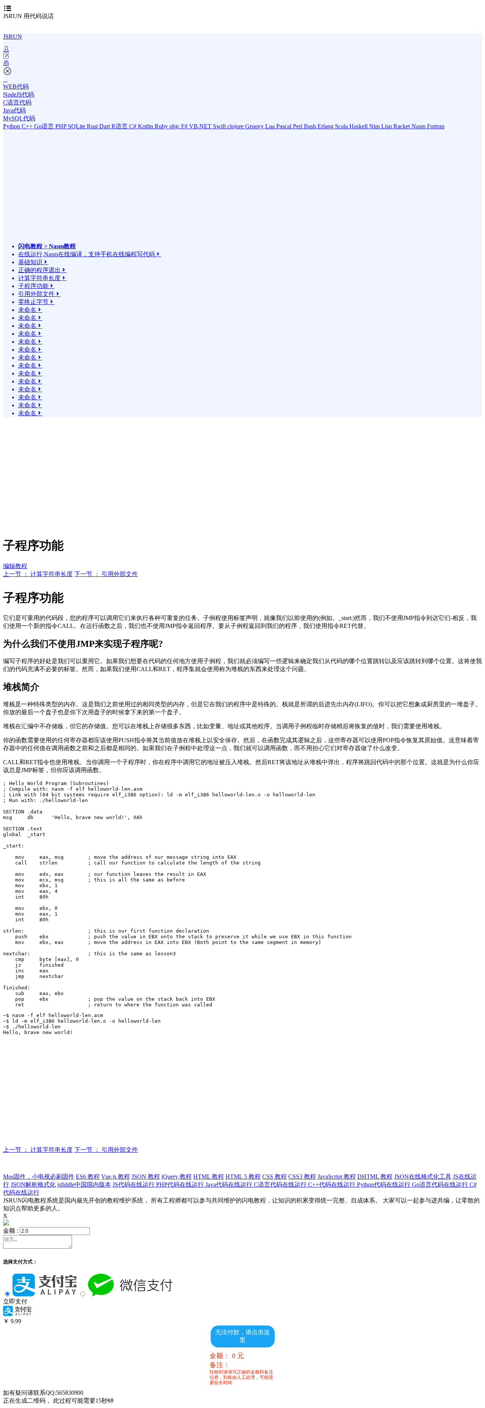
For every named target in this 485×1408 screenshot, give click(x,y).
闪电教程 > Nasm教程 (47, 246)
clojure (236, 126)
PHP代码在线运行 (180, 1184)
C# (133, 126)
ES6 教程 (88, 1176)
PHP (61, 126)
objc (175, 126)
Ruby (162, 126)
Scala (342, 126)
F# (185, 126)
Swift (220, 126)
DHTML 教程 (375, 1176)
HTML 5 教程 (243, 1176)
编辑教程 (15, 566)
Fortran (435, 126)
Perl (298, 126)
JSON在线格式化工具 (422, 1176)
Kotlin (146, 126)
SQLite (77, 126)
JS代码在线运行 (134, 1184)
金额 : (10, 1230)
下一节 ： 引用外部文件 (106, 574)
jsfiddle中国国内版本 (84, 1184)
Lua (270, 126)
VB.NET (201, 126)
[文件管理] (242, 63)
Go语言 (44, 126)
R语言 (120, 126)
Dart (105, 126)
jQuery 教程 (176, 1176)
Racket (402, 126)
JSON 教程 (145, 1176)
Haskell (359, 126)
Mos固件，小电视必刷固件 (38, 1176)
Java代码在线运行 (229, 1184)
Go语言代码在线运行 (440, 1184)
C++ (28, 126)
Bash (311, 126)
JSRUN (12, 36)
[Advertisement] (84, 190)
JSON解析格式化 (33, 1184)
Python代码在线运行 (384, 1184)
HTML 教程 (208, 1176)
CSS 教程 (274, 1176)
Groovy (255, 126)
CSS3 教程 (302, 1176)
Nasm (419, 126)
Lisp (387, 126)
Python (12, 126)
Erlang (326, 126)
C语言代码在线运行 (281, 1184)
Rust (93, 126)
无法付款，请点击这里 (242, 1336)
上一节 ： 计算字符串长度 (38, 574)
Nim (375, 126)
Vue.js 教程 (115, 1176)
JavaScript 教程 (337, 1176)
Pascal (284, 126)
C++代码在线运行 (332, 1184)
